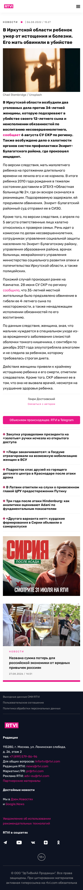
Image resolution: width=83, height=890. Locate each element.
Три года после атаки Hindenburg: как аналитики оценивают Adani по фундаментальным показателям (36, 505)
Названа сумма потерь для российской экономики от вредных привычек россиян (39, 663)
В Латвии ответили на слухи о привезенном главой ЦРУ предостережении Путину (41, 489)
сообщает (11, 135)
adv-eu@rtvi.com (36, 776)
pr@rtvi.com (35, 771)
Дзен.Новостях (22, 799)
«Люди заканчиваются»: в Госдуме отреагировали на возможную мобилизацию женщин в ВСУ (40, 456)
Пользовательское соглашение (23, 702)
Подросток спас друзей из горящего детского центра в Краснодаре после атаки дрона (39, 473)
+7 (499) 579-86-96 (23, 756)
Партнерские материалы (21, 781)
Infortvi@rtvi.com (47, 761)
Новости (10, 22)
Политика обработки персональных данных (32, 708)
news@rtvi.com (37, 766)
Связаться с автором (41, 404)
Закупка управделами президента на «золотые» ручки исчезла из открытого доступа (36, 438)
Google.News (15, 804)
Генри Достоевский (41, 399)
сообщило (11, 290)
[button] (78, 6)
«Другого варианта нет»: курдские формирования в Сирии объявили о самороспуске (34, 522)
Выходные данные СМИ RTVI (21, 696)
